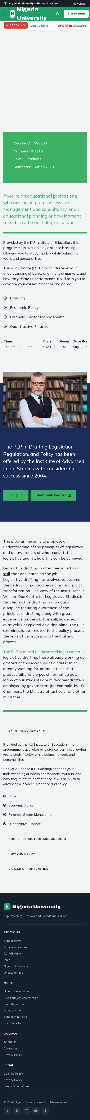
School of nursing (15, 1016)
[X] (17, 1111)
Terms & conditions (16, 1086)
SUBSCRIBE (76, 13)
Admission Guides (15, 947)
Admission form (14, 1010)
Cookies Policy (13, 1073)
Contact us (11, 1048)
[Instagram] (26, 1111)
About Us (10, 1042)
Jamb (7, 959)
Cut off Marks (13, 953)
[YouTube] (36, 1111)
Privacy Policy (13, 1054)
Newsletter (79, 3)
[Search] (57, 13)
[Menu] (4, 13)
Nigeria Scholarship (17, 966)
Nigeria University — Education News (31, 3)
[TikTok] (45, 1111)
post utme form (14, 1023)
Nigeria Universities (17, 991)
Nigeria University (29, 13)
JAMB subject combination (21, 997)
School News (12, 940)
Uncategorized (13, 972)
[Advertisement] (45, 78)
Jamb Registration (15, 1004)
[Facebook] (7, 1111)
